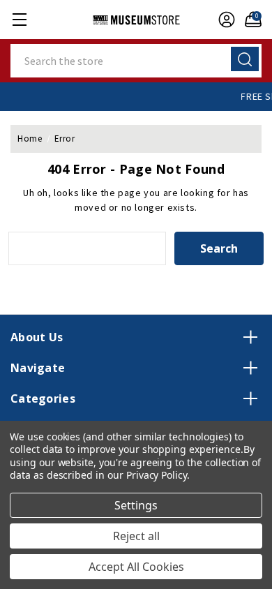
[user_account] (223, 19)
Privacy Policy (156, 475)
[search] (245, 59)
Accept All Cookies (136, 566)
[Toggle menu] (19, 19)
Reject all (136, 536)
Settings (136, 505)
